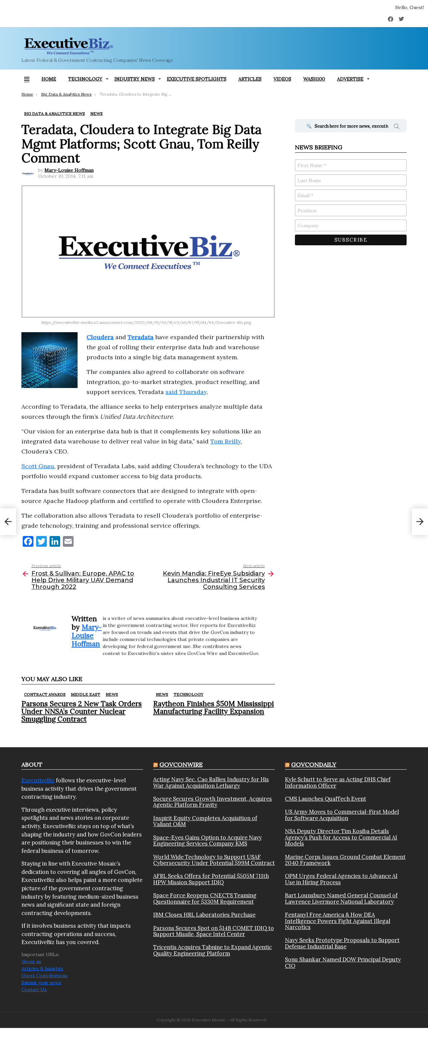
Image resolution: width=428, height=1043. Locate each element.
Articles (249, 79)
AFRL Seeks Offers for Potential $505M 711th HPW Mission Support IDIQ (211, 879)
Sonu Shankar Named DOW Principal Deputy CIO (343, 962)
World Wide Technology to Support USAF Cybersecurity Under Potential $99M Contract (214, 860)
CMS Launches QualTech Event (325, 799)
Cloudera (100, 337)
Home (48, 79)
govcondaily (313, 764)
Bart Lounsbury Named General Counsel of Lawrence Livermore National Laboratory (341, 898)
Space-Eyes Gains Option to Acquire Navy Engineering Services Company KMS (207, 840)
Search (396, 127)
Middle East (85, 694)
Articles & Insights (42, 968)
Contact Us (34, 990)
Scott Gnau (37, 466)
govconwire (181, 764)
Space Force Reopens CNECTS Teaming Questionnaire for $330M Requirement (204, 898)
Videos (282, 79)
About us (31, 961)
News (112, 694)
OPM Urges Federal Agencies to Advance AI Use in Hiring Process (341, 879)
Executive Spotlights (196, 79)
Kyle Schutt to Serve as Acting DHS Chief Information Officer (338, 782)
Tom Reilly (225, 441)
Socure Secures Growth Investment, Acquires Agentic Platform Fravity (212, 802)
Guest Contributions (44, 975)
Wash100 (314, 79)
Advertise (350, 79)
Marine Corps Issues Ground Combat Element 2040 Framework (345, 860)
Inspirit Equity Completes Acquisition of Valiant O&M (205, 821)
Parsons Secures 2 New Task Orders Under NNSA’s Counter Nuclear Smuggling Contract (81, 711)
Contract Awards (45, 694)
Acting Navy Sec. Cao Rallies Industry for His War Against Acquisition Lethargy (211, 782)
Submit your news (41, 983)
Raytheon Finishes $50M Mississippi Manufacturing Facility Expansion (213, 707)
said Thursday (186, 392)
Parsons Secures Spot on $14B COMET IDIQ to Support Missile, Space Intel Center (213, 931)
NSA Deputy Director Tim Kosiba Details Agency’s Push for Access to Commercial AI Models (341, 837)
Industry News (134, 79)
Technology (85, 79)
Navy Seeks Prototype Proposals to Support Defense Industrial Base (342, 943)
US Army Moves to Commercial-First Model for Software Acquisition (342, 815)
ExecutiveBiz (38, 780)
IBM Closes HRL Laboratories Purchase (204, 915)
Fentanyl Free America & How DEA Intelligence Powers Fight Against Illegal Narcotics (337, 921)
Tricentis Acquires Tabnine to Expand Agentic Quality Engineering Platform (212, 950)
